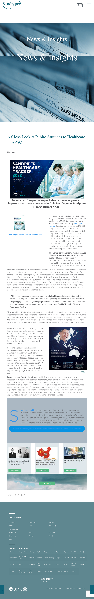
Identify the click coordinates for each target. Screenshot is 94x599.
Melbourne (12, 532)
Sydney (31, 536)
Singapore (12, 536)
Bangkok (51, 522)
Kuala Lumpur (13, 529)
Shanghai (52, 532)
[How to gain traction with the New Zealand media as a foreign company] (2, 589)
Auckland (12, 522)
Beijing (11, 526)
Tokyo (11, 539)
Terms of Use (70, 588)
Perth (30, 532)
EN (79, 5)
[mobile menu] (89, 5)
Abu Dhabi (32, 522)
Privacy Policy (80, 588)
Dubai (31, 526)
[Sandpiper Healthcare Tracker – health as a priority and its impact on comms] (92, 589)
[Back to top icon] (83, 594)
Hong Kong (52, 526)
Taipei (51, 536)
